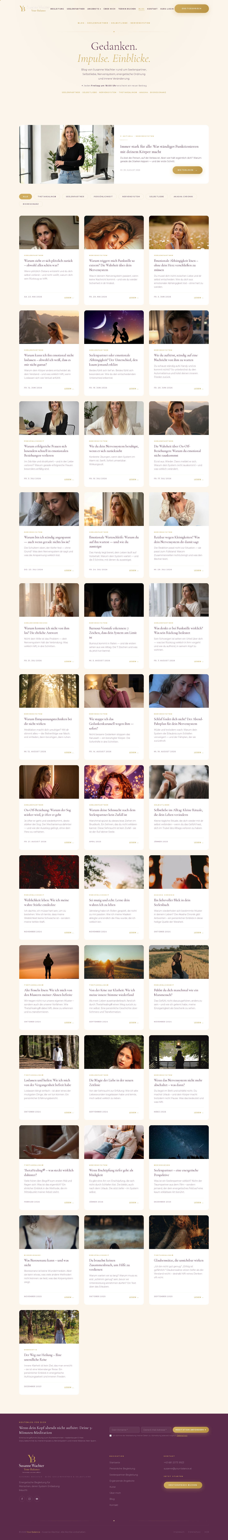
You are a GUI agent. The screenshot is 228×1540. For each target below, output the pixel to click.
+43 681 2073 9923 (174, 1462)
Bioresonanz (31, 204)
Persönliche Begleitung (122, 1468)
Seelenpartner (76, 9)
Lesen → (199, 843)
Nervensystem (131, 196)
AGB (206, 1532)
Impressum (179, 1532)
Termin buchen (127, 9)
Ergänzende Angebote (122, 1480)
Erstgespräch (191, 8)
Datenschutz (182, 1435)
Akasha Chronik (183, 196)
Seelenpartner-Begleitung (124, 1474)
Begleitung (57, 9)
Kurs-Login (167, 9)
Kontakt (152, 9)
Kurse (113, 1486)
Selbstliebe (157, 196)
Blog (142, 9)
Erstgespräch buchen (183, 1485)
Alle (25, 196)
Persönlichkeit (103, 196)
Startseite (115, 1462)
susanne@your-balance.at (178, 1468)
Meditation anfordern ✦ (191, 1430)
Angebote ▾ (94, 9)
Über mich (109, 9)
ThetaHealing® (47, 196)
